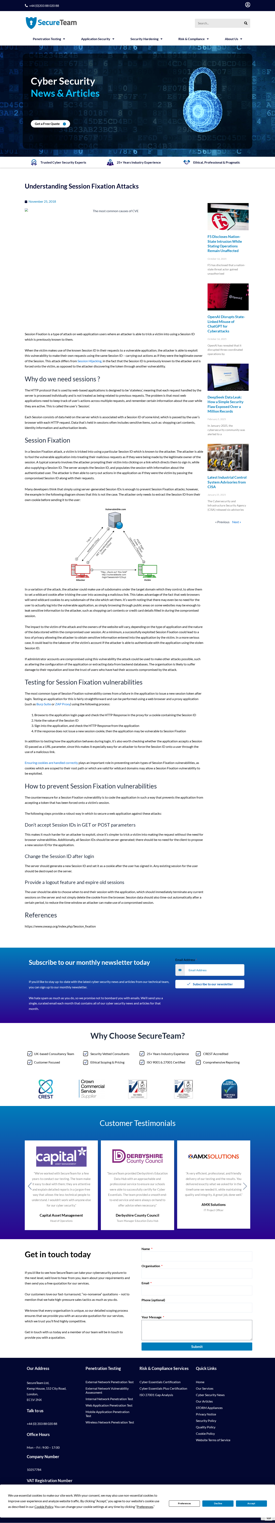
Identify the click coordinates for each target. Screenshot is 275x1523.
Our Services (204, 1388)
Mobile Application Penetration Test (107, 1414)
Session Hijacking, (90, 361)
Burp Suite (43, 704)
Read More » (214, 280)
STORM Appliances (209, 1408)
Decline (218, 1503)
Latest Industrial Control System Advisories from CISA (227, 482)
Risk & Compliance (191, 39)
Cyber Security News (210, 1395)
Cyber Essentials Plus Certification (163, 1388)
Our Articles (204, 1401)
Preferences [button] (145, 1506)
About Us (231, 39)
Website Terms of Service (213, 1440)
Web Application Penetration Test (109, 1405)
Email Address (186, 960)
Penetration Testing (47, 39)
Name (146, 1249)
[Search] (245, 23)
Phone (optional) (153, 1300)
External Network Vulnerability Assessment (107, 1390)
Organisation (151, 1266)
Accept (251, 1503)
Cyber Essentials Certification (160, 1382)
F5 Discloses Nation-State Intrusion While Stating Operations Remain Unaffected (225, 243)
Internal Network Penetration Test (109, 1399)
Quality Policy (205, 1427)
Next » (236, 522)
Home (200, 1382)
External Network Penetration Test (110, 1382)
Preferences (184, 1503)
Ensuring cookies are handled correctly (51, 763)
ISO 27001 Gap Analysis (156, 1395)
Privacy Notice (206, 1414)
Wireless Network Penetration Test (110, 1422)
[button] (30, 1186)
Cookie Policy (205, 1433)
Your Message (152, 1317)
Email (146, 1283)
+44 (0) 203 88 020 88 (42, 1423)
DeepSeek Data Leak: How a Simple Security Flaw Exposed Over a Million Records (226, 404)
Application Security (95, 39)
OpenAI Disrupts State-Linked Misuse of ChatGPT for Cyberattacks (226, 323)
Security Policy (206, 1420)
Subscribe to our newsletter (212, 984)
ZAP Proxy (62, 704)
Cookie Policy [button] (43, 1506)
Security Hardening (144, 39)
